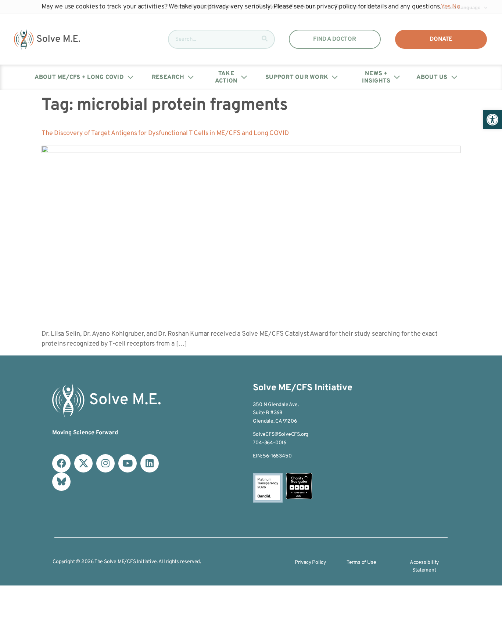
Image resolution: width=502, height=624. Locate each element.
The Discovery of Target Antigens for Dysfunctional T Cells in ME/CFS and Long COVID (165, 133)
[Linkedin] (149, 463)
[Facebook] (61, 463)
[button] (492, 119)
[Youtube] (127, 463)
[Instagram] (105, 463)
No (456, 7)
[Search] (264, 39)
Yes (446, 7)
